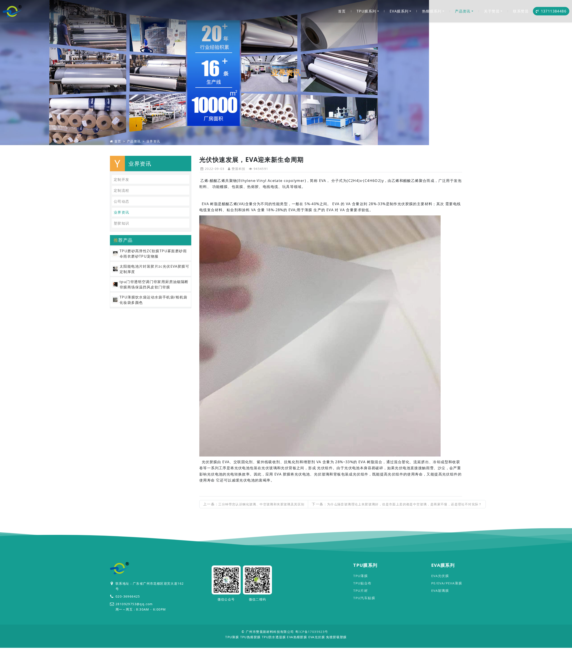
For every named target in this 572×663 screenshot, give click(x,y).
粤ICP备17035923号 (311, 632)
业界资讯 (153, 141)
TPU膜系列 (366, 11)
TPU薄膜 (360, 575)
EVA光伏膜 (440, 575)
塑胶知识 (121, 223)
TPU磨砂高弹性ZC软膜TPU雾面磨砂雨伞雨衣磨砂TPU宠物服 (153, 253)
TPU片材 (360, 590)
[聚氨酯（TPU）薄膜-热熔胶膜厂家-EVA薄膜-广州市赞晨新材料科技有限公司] (12, 11)
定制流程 (121, 190)
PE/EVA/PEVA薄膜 (446, 583)
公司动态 (121, 201)
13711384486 (553, 11)
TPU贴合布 (362, 583)
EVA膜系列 (399, 11)
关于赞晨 (492, 11)
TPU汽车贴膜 (364, 598)
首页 (342, 11)
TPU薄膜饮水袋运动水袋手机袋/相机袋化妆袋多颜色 (153, 300)
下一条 (397, 504)
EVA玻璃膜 (440, 590)
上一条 (253, 504)
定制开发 (121, 179)
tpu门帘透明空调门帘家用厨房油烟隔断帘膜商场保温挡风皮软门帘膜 (154, 284)
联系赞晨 (521, 11)
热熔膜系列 (432, 11)
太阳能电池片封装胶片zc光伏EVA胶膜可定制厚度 (154, 269)
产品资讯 (463, 11)
